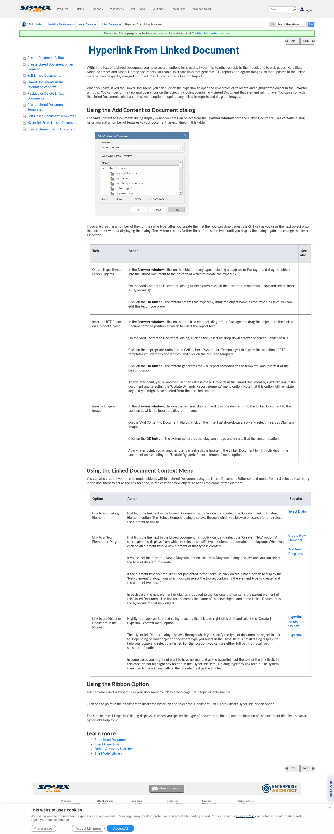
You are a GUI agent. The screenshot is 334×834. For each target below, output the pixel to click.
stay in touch (169, 788)
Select (298, 512)
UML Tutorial (138, 9)
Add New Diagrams (295, 552)
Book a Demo (331, 789)
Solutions (158, 9)
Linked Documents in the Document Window (45, 85)
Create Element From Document (51, 129)
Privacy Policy (246, 816)
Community (178, 9)
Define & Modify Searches (114, 749)
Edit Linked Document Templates (51, 116)
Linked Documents (111, 24)
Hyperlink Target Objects (295, 621)
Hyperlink (295, 635)
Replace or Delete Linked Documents (45, 96)
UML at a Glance (105, 801)
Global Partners (245, 801)
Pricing (80, 9)
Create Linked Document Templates (45, 107)
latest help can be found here (213, 33)
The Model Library (108, 753)
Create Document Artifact (46, 58)
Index (39, 24)
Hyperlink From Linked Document (52, 123)
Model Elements (87, 24)
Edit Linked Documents (111, 740)
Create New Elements (297, 538)
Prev (293, 41)
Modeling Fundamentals (61, 24)
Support (97, 9)
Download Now (200, 9)
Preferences (43, 828)
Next (306, 41)
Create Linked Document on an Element (50, 67)
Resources (116, 9)
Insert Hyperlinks (107, 744)
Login (308, 10)
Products (63, 9)
